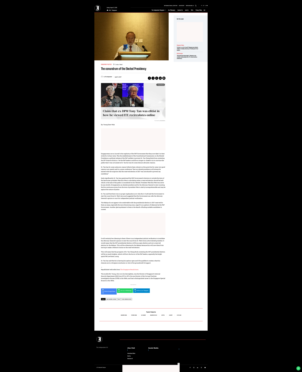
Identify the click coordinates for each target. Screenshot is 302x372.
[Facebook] (201, 6)
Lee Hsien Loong (111, 299)
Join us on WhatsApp (125, 290)
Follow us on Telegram (142, 290)
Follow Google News (109, 291)
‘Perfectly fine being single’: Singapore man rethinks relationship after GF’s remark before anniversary (187, 57)
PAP (119, 299)
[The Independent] (102, 77)
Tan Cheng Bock (126, 299)
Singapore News (180, 45)
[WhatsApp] (156, 78)
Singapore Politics (106, 64)
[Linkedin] (160, 78)
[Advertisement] (133, 139)
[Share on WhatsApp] (298, 368)
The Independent (108, 76)
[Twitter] (205, 6)
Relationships (180, 53)
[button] (196, 5)
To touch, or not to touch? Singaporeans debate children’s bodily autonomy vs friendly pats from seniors (187, 49)
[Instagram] (203, 6)
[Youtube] (207, 6)
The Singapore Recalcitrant (129, 269)
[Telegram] (163, 78)
